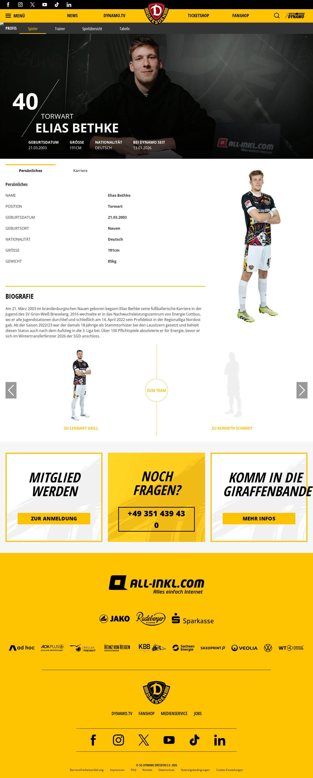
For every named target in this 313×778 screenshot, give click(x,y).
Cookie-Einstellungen (229, 770)
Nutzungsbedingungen (195, 770)
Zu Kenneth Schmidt (232, 428)
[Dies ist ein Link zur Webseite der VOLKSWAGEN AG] (268, 647)
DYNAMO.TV (114, 15)
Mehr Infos (259, 518)
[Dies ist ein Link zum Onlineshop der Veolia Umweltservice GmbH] (244, 647)
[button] (276, 15)
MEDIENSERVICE (174, 713)
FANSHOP (146, 713)
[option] (156, 96)
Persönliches (30, 170)
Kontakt (147, 770)
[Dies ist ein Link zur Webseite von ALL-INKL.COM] (157, 584)
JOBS (198, 713)
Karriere (80, 170)
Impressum (117, 770)
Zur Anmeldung (54, 518)
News (72, 15)
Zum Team (156, 390)
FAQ (133, 770)
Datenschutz (167, 770)
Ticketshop (198, 15)
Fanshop (240, 15)
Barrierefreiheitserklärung (87, 770)
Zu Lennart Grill (81, 428)
